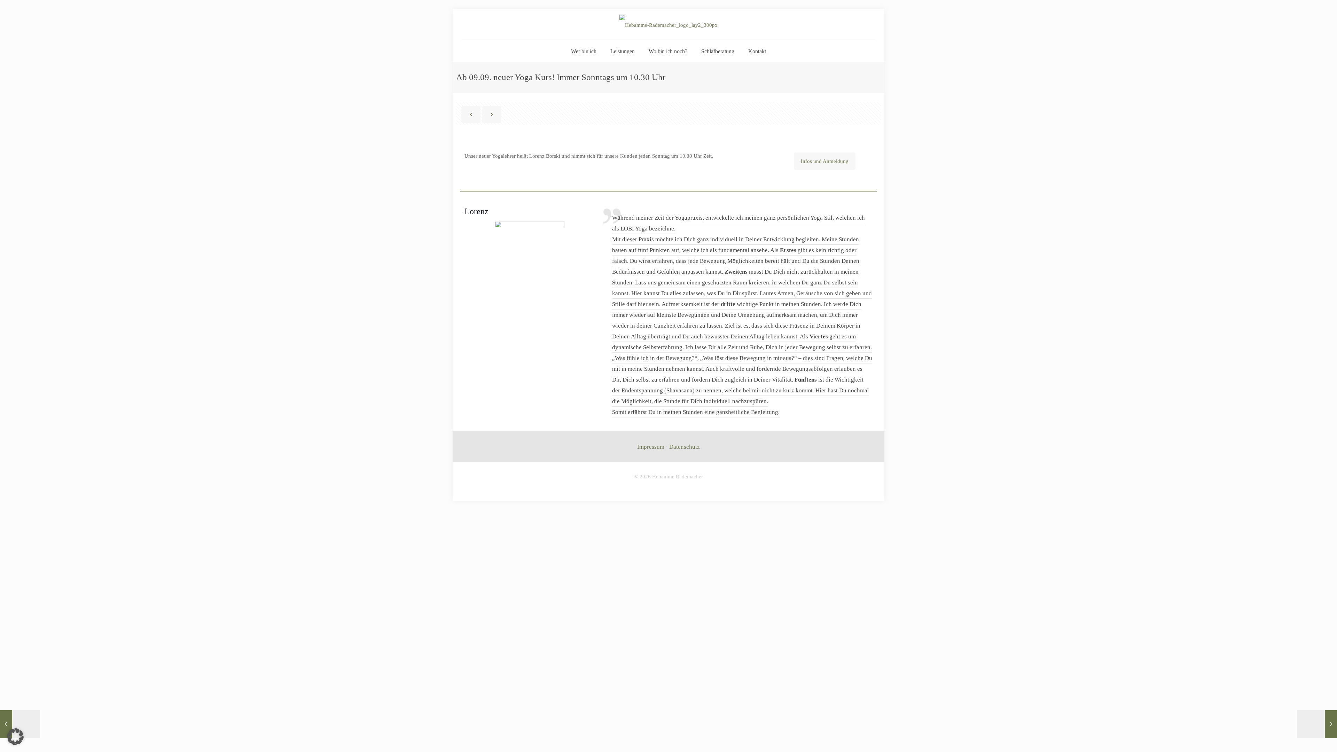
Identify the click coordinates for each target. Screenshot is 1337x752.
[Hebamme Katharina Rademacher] (668, 25)
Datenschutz (684, 447)
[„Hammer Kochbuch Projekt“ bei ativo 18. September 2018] (1317, 724)
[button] (15, 736)
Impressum (650, 447)
